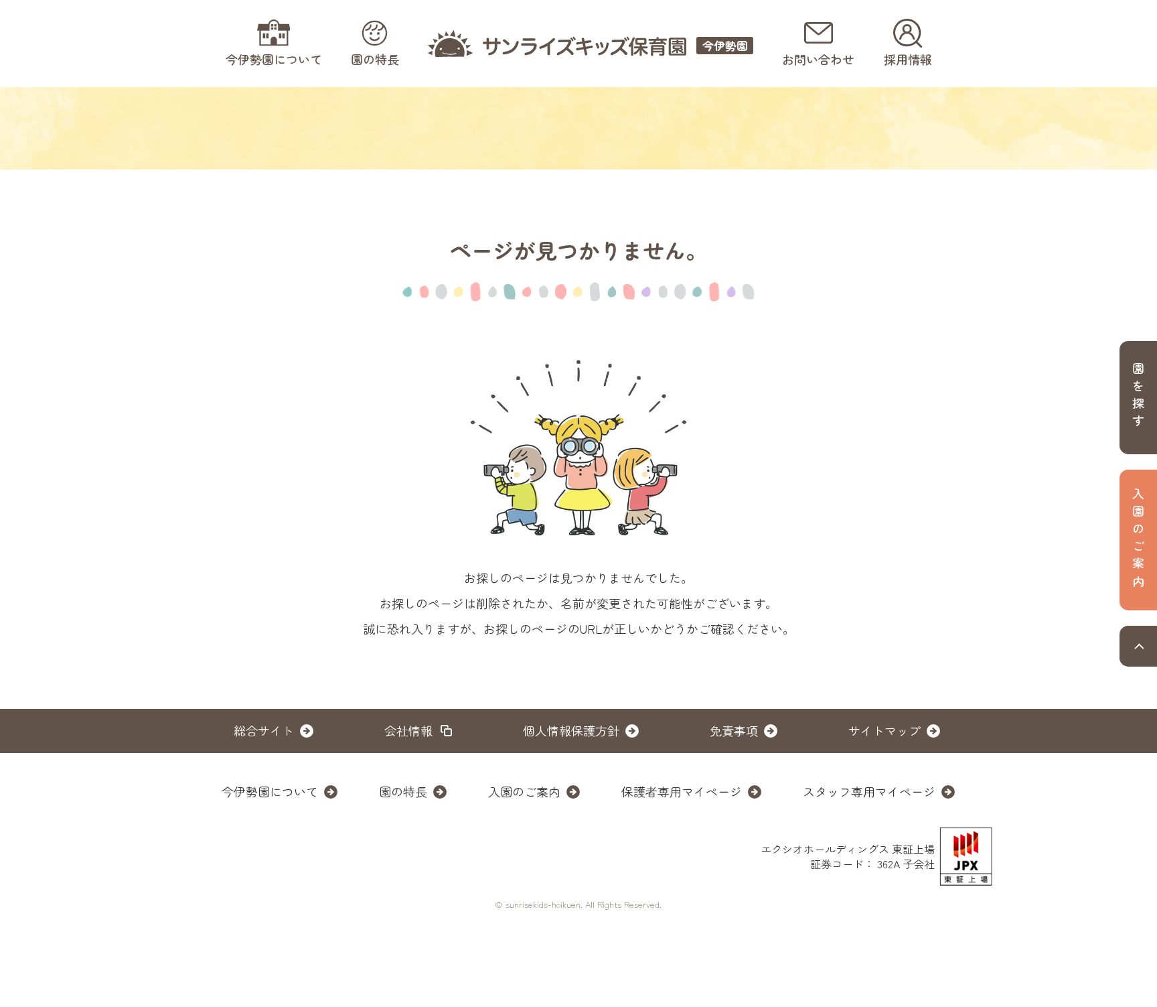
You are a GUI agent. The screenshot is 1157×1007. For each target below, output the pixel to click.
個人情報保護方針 (571, 730)
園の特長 (403, 791)
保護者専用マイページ (681, 791)
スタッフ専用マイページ (869, 791)
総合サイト (264, 730)
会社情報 (408, 730)
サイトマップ (884, 730)
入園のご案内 (524, 791)
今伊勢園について (270, 791)
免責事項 (734, 730)
